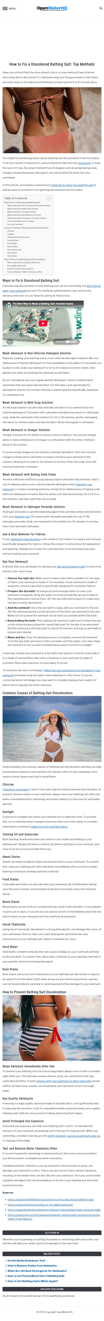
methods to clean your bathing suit (72, 185)
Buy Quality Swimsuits (16, 266)
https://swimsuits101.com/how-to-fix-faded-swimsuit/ (40, 1204)
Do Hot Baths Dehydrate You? (26, 1260)
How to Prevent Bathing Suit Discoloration (24, 259)
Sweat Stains (13, 240)
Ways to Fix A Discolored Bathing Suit (22, 202)
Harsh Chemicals (14, 250)
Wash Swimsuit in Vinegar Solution (21, 212)
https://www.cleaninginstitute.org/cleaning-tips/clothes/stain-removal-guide (54, 1209)
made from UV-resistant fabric (49, 826)
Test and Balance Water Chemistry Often (24, 272)
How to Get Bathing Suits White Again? (33, 1281)
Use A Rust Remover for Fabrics (21, 221)
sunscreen (84, 163)
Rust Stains (12, 256)
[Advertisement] (52, 39)
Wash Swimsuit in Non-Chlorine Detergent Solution (29, 205)
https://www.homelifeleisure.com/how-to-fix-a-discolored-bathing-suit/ (51, 1199)
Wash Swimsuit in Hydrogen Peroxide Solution (27, 218)
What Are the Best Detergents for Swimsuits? (37, 1270)
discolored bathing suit (71, 566)
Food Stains (12, 243)
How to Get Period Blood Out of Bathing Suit (36, 1275)
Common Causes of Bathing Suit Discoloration (26, 228)
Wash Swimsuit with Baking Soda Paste (24, 215)
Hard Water (12, 253)
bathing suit (22, 516)
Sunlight (10, 234)
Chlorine (10, 231)
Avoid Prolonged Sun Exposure (20, 269)
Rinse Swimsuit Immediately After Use (23, 262)
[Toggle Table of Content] (48, 198)
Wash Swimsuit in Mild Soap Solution (22, 209)
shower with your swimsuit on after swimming (64, 1081)
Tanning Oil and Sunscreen (18, 237)
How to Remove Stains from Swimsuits (32, 1265)
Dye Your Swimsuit (15, 224)
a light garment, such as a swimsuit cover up (74, 1135)
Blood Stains (12, 246)
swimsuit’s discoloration (25, 539)
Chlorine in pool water (16, 789)
